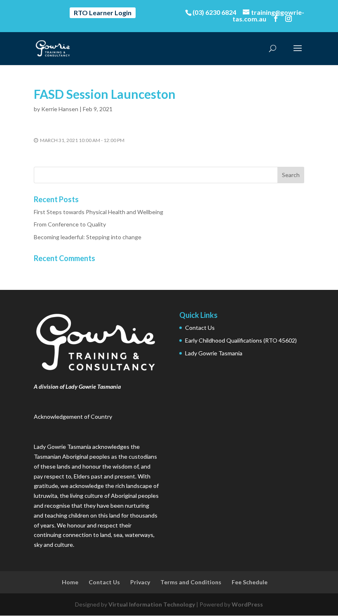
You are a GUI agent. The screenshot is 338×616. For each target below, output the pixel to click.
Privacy (140, 582)
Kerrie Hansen (59, 108)
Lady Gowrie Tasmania (213, 353)
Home (70, 582)
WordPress (247, 604)
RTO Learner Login (102, 12)
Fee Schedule (250, 582)
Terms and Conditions (190, 582)
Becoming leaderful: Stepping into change (87, 236)
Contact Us (200, 327)
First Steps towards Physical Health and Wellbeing (98, 211)
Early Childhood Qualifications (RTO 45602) (241, 340)
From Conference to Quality (70, 224)
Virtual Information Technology (151, 604)
